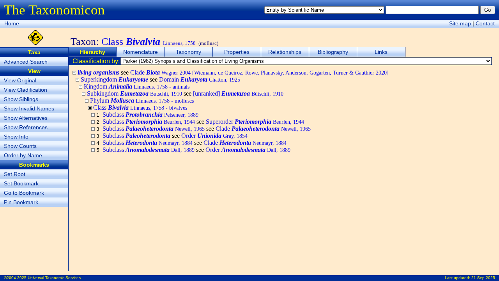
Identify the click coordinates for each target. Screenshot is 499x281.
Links (381, 52)
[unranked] (238, 93)
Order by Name (23, 155)
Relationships (284, 52)
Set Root (14, 174)
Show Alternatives (26, 118)
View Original (20, 80)
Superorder (255, 121)
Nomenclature (140, 52)
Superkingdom (114, 79)
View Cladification (25, 90)
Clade (259, 72)
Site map (460, 23)
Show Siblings (21, 99)
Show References (26, 127)
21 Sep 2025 (483, 278)
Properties (237, 52)
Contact (485, 23)
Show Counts (20, 146)
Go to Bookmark (24, 193)
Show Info (16, 136)
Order (214, 135)
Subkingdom (134, 93)
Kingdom (136, 86)
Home (11, 23)
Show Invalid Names (29, 108)
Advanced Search (26, 62)
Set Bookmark (21, 183)
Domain (199, 79)
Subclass (150, 114)
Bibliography (333, 52)
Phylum (142, 100)
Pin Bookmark (21, 202)
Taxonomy (188, 52)
